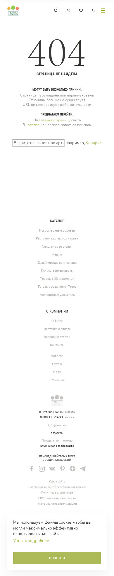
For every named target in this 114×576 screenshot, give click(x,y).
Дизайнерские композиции (57, 263)
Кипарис (94, 142)
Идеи (57, 372)
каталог (32, 124)
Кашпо (57, 254)
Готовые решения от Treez (57, 286)
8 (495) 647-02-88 (51, 412)
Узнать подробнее (31, 540)
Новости (57, 356)
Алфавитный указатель (57, 295)
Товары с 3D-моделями (57, 279)
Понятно (57, 558)
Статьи (57, 364)
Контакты (57, 345)
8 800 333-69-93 (51, 417)
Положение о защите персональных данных (57, 487)
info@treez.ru (57, 425)
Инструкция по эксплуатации (57, 504)
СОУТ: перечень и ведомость (57, 498)
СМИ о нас (57, 380)
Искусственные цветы (57, 270)
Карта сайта (57, 481)
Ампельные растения (57, 246)
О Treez (57, 321)
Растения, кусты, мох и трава (57, 238)
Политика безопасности (57, 492)
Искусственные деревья (57, 230)
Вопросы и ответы (57, 337)
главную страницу (54, 120)
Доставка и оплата (57, 329)
